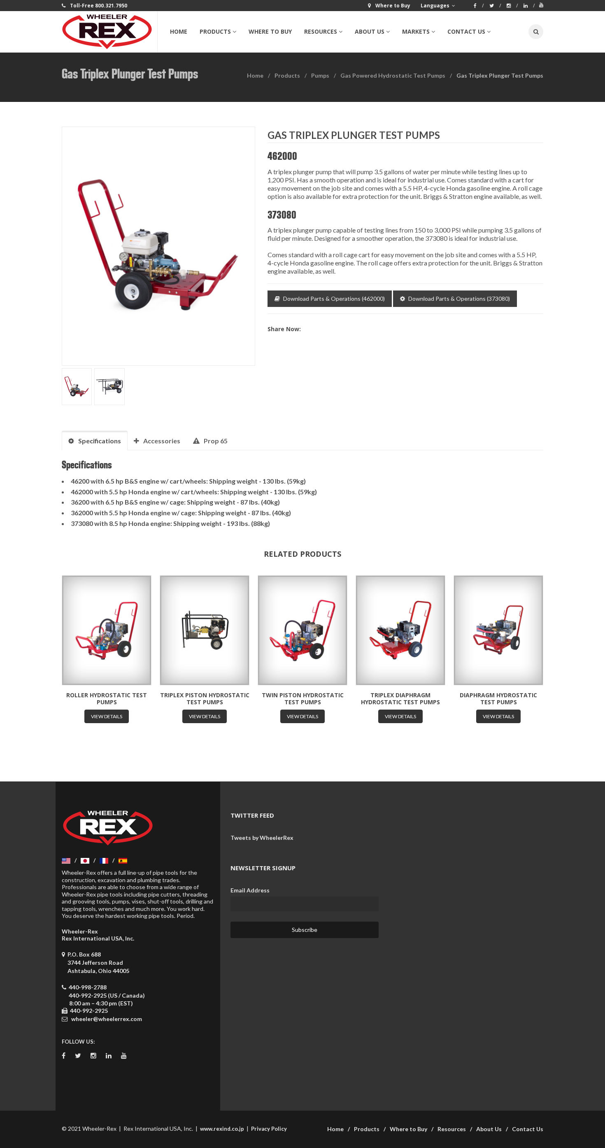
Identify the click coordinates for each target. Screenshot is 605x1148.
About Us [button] (369, 31)
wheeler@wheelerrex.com (106, 1018)
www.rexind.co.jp (222, 1128)
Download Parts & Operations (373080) (459, 298)
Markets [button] (416, 31)
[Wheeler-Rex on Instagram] (512, 5)
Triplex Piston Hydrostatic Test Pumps (204, 698)
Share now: (284, 329)
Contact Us (527, 1128)
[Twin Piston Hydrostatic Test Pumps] (302, 630)
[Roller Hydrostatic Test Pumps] (106, 630)
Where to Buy (270, 31)
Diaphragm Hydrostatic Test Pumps (498, 698)
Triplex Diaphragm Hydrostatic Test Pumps (400, 698)
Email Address (250, 890)
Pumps (320, 75)
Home (178, 31)
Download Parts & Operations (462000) (334, 298)
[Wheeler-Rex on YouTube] (541, 5)
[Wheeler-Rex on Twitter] (495, 5)
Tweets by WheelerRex (261, 837)
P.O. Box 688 (97, 962)
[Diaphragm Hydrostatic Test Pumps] (498, 630)
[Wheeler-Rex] (109, 31)
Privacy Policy (269, 1128)
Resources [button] (320, 31)
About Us (489, 1128)
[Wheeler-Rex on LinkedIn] (529, 5)
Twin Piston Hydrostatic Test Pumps (303, 698)
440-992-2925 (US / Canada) (107, 995)
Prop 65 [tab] (216, 441)
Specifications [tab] (99, 441)
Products (287, 75)
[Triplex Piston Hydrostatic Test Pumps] (204, 630)
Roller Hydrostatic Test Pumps (106, 698)
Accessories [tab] (161, 441)
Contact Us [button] (466, 31)
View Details (106, 716)
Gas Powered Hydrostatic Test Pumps (392, 75)
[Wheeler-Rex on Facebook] (479, 5)
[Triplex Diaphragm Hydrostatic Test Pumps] (400, 630)
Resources (451, 1128)
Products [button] (215, 31)
